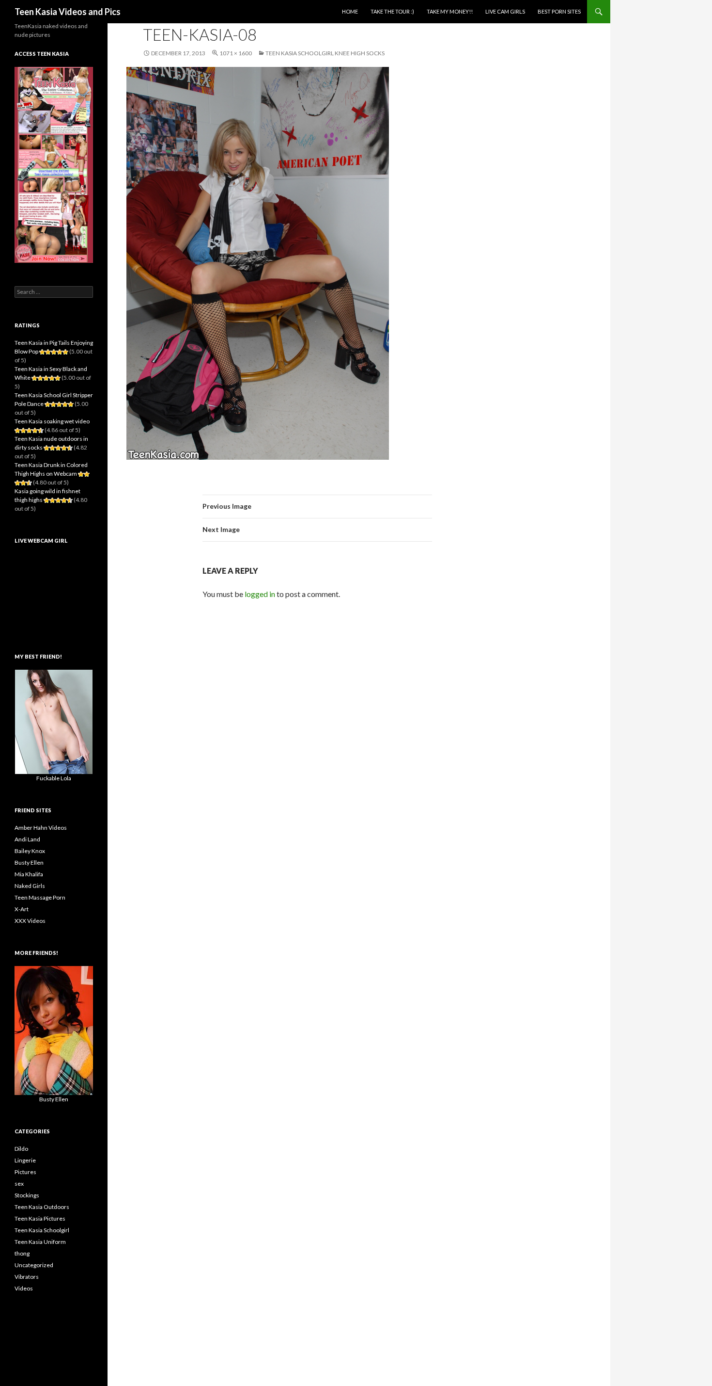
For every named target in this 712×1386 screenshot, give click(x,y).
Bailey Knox (30, 850)
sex (19, 1183)
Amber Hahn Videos (41, 827)
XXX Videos (30, 920)
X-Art (22, 909)
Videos (24, 1288)
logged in (260, 593)
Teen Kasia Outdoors (42, 1206)
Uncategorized (34, 1265)
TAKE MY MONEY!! (450, 11)
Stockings (27, 1195)
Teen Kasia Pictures (40, 1218)
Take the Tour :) (392, 11)
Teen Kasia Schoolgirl (42, 1230)
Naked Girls (30, 885)
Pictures (25, 1172)
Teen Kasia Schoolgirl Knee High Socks (325, 53)
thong (22, 1253)
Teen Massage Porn (40, 897)
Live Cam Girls (505, 11)
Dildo (21, 1148)
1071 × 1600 (235, 53)
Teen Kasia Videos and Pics (68, 11)
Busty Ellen (29, 862)
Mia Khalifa (29, 874)
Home (350, 11)
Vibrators (27, 1276)
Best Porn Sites (559, 11)
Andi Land (27, 839)
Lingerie (25, 1160)
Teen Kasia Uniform (40, 1241)
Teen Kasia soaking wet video (52, 421)
